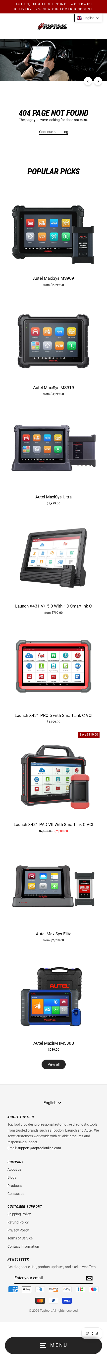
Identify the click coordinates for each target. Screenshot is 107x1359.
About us (14, 1169)
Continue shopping (53, 132)
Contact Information (23, 1246)
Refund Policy (18, 1222)
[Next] (98, 81)
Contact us (15, 1194)
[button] (88, 18)
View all (53, 1064)
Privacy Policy (18, 1230)
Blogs (11, 1177)
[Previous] (88, 81)
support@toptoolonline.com (39, 1148)
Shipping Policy (19, 1214)
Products (14, 1186)
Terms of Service (20, 1238)
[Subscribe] (89, 1278)
